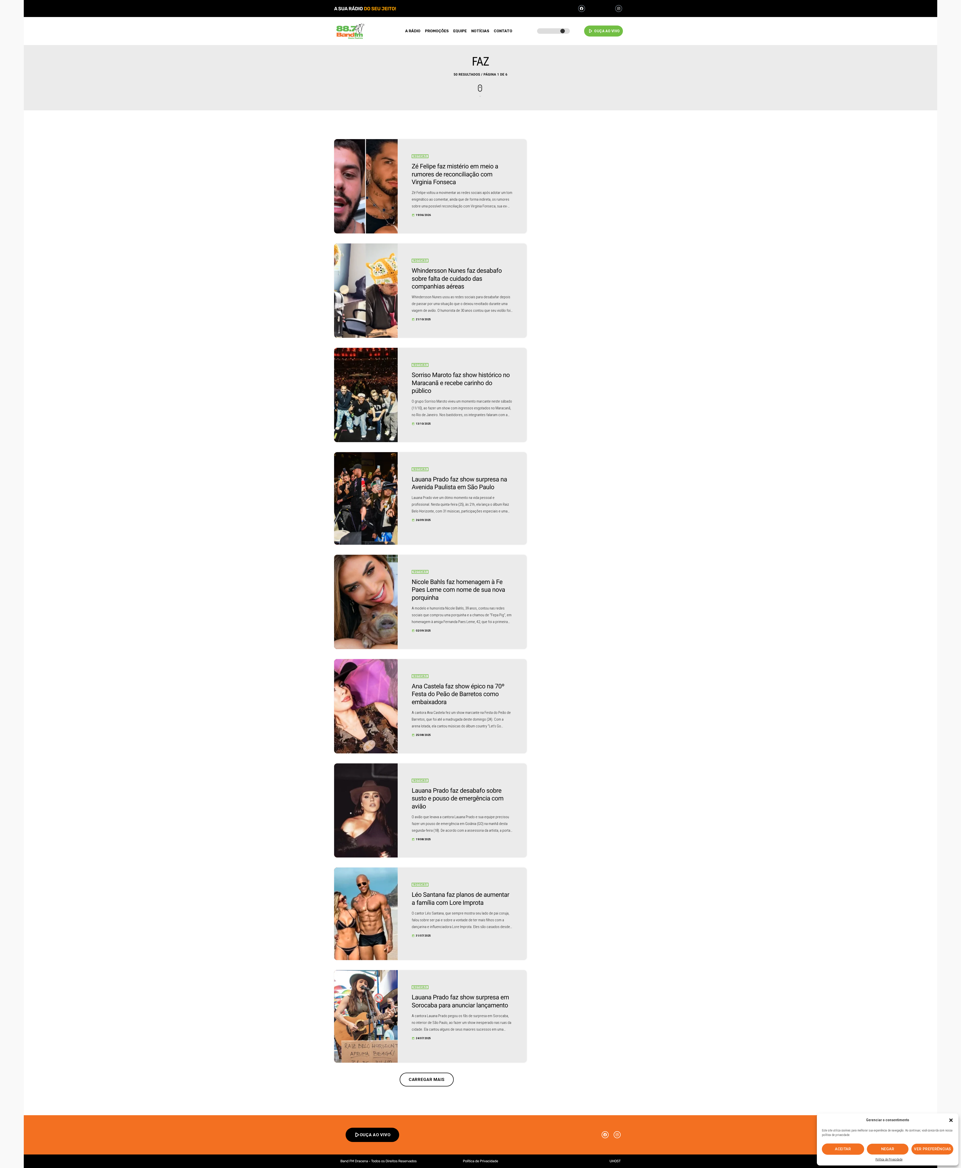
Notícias (420, 156)
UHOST (615, 1161)
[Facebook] (581, 8)
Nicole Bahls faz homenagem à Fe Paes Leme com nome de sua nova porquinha (458, 590)
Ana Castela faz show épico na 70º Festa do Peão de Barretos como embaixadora (458, 694)
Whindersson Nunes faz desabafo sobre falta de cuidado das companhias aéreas (457, 278)
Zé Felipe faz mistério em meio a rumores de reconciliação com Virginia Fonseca (455, 174)
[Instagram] (618, 8)
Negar (887, 1149)
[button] (950, 1120)
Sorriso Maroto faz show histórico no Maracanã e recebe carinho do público (461, 383)
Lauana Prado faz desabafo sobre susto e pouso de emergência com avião (458, 798)
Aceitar (843, 1149)
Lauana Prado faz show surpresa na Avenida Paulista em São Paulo (459, 483)
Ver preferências (932, 1149)
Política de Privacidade (888, 1159)
